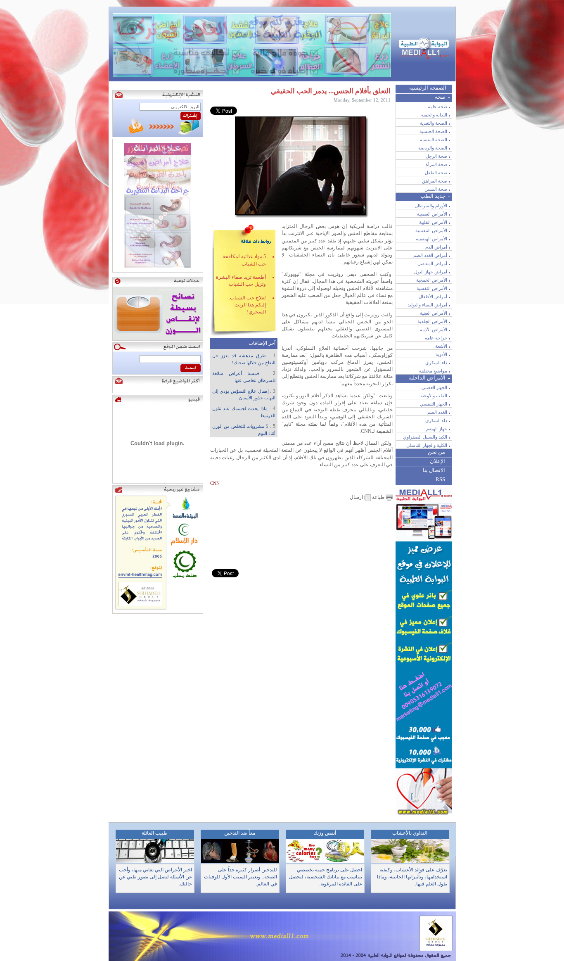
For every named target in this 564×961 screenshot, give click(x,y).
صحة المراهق (434, 180)
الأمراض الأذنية (433, 329)
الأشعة (441, 346)
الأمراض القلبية (433, 222)
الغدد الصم (437, 412)
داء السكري (436, 362)
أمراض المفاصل (432, 263)
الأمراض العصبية (432, 213)
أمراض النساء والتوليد (427, 304)
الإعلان (437, 461)
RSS (440, 479)
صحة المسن (435, 189)
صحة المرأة (436, 164)
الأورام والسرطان (431, 205)
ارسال (357, 497)
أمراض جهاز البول (430, 271)
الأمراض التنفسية (431, 230)
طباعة (378, 497)
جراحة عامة (436, 337)
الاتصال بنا (434, 470)
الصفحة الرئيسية (427, 88)
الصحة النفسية (433, 139)
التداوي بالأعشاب (409, 833)
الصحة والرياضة (432, 147)
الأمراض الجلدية (432, 321)
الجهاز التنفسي (433, 403)
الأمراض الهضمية (431, 238)
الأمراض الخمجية (431, 280)
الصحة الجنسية (433, 131)
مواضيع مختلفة (433, 370)
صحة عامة (437, 106)
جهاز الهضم (436, 428)
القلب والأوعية (433, 395)
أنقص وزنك (324, 833)
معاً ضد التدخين (239, 833)
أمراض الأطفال (433, 296)
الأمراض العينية (433, 313)
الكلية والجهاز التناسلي (426, 445)
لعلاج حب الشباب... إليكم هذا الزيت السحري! (246, 305)
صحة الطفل (436, 172)
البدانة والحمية (434, 114)
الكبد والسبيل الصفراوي (425, 436)
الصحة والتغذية (433, 123)
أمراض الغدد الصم (430, 255)
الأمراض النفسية (432, 288)
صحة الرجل (436, 156)
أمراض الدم (436, 246)
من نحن (436, 452)
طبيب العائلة (155, 833)
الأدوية (441, 354)
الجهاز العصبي (434, 387)
